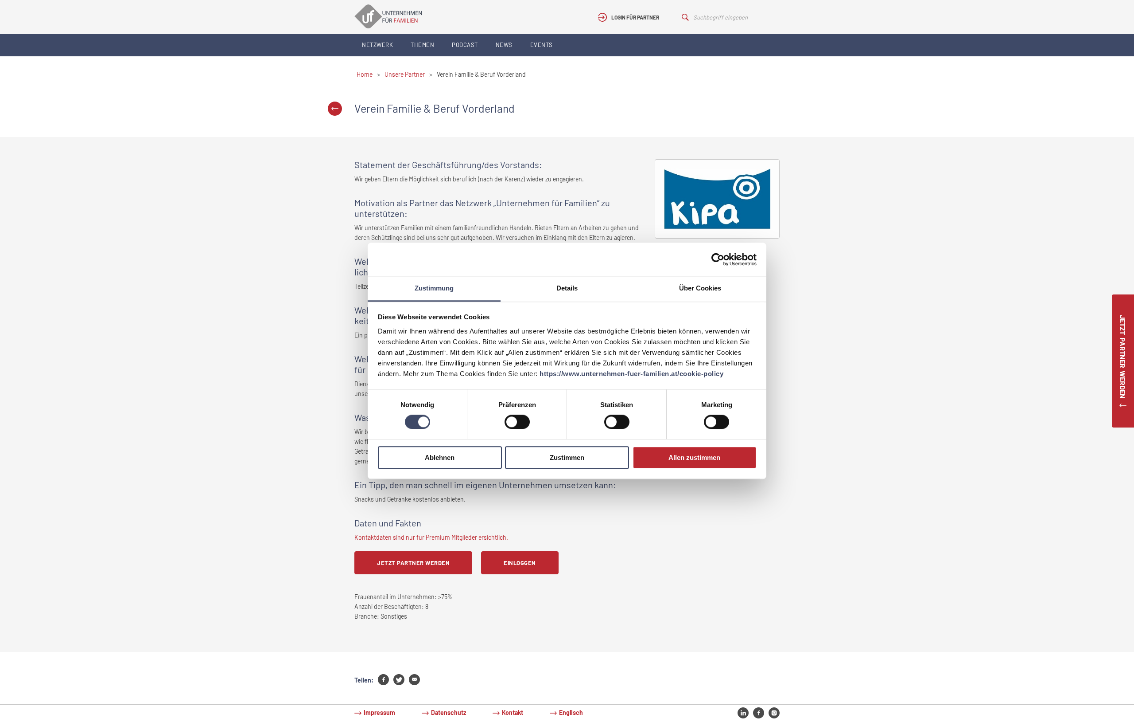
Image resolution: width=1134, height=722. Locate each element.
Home (365, 74)
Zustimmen (567, 457)
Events (541, 44)
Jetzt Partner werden (413, 562)
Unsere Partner (404, 74)
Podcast (465, 44)
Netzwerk (377, 44)
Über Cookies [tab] (700, 288)
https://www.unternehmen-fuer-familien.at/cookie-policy (631, 373)
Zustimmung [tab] (434, 288)
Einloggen (520, 562)
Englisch (571, 712)
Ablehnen (439, 457)
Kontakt (512, 712)
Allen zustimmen (694, 457)
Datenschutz (448, 712)
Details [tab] (567, 288)
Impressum (379, 712)
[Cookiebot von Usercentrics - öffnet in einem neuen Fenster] (718, 259)
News (504, 44)
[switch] (517, 422)
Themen (422, 44)
